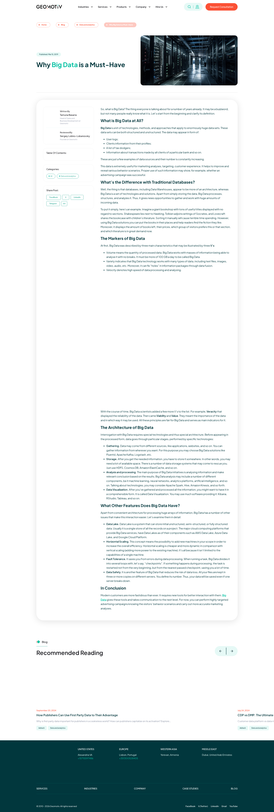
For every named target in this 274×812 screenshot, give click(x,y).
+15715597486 (85, 758)
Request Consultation (221, 6)
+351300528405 (128, 758)
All (51, 176)
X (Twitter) (203, 806)
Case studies (190, 788)
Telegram (53, 203)
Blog (234, 788)
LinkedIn (77, 197)
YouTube (233, 806)
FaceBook (53, 197)
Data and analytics (68, 176)
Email (224, 806)
